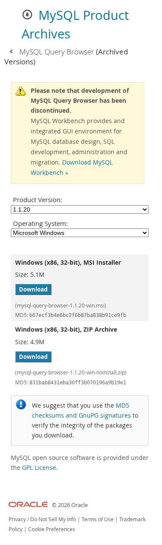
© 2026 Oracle (70, 505)
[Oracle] (28, 505)
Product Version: (37, 199)
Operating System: (40, 223)
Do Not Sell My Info (53, 519)
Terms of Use (98, 519)
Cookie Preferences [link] (51, 529)
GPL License (39, 467)
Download (33, 289)
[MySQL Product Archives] (11, 52)
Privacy (17, 519)
